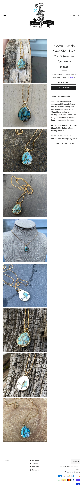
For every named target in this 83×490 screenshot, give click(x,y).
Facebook (36, 460)
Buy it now (64, 87)
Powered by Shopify (72, 472)
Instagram (36, 470)
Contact (6, 460)
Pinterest (35, 467)
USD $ (74, 461)
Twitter (35, 464)
